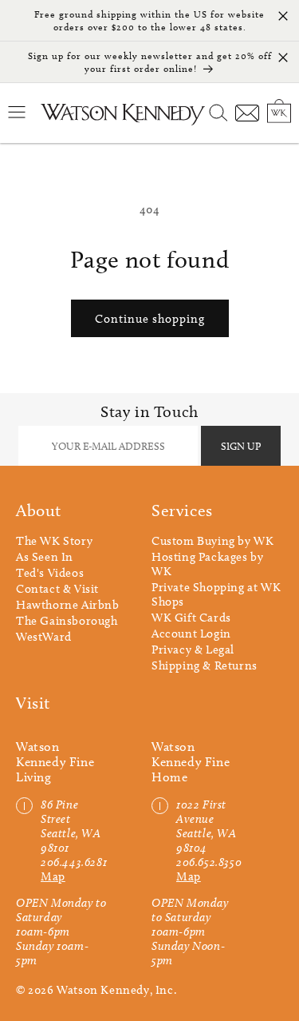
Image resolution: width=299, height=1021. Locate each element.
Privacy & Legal (192, 649)
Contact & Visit (57, 589)
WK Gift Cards (191, 617)
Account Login (191, 633)
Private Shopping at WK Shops (216, 594)
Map (53, 876)
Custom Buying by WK (212, 541)
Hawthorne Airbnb (68, 605)
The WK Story (54, 541)
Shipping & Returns (204, 665)
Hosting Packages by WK (207, 564)
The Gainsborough (67, 621)
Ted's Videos (50, 573)
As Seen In (44, 557)
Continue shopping (150, 319)
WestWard (44, 637)
